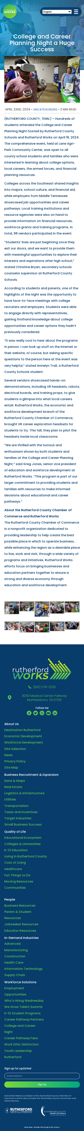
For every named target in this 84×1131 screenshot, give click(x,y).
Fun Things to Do (17, 875)
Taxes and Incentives (21, 812)
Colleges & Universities (22, 844)
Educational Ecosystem (22, 837)
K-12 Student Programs (22, 1013)
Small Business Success (23, 824)
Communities (15, 887)
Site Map (11, 767)
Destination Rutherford (22, 730)
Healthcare (13, 869)
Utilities (10, 799)
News (8, 755)
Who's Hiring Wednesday (24, 1000)
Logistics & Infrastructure (24, 793)
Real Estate (13, 787)
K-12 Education (16, 850)
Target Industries (17, 818)
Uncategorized (45, 109)
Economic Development (23, 736)
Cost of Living (15, 862)
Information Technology (23, 969)
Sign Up (42, 1084)
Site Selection (15, 749)
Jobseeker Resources (21, 924)
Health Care (13, 962)
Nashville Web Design (41, 1127)
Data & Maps (14, 780)
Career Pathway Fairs (21, 1038)
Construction (14, 956)
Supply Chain (14, 975)
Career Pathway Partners (24, 1019)
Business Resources (20, 905)
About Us (11, 724)
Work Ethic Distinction (21, 1044)
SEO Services (55, 1127)
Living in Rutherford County (25, 856)
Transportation (16, 806)
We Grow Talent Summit (23, 1007)
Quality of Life (15, 831)
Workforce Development (23, 742)
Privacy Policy (15, 761)
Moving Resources (18, 881)
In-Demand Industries (21, 938)
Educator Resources (20, 930)
